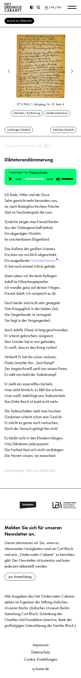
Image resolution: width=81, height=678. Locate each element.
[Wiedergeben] (10, 179)
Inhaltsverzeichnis (57, 113)
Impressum (41, 644)
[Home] (13, 7)
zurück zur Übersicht (19, 21)
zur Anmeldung (20, 576)
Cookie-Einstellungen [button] (40, 659)
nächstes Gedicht (63, 130)
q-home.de (40, 668)
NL (52, 7)
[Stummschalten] (58, 179)
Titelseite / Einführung (26, 113)
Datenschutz (40, 652)
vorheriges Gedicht (18, 130)
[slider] (68, 179)
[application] (40, 179)
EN (59, 7)
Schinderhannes (43, 260)
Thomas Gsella (38, 172)
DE (46, 7)
